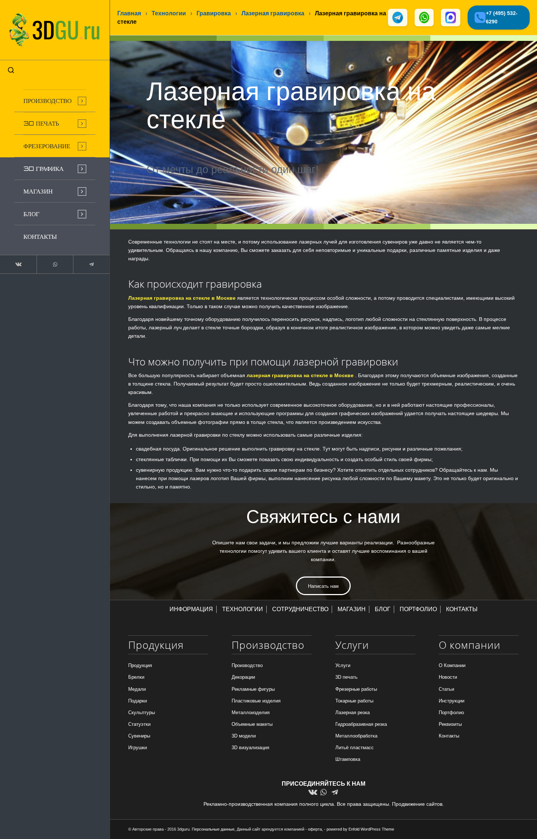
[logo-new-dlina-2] (54, 30)
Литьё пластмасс (354, 747)
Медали (137, 689)
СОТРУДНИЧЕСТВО (300, 609)
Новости (448, 677)
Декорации (243, 677)
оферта (315, 829)
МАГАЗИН (352, 609)
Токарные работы (354, 701)
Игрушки (137, 747)
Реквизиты (450, 724)
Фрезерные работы (356, 689)
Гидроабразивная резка (361, 724)
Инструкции (451, 701)
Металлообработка (356, 736)
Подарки (137, 701)
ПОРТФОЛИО (418, 609)
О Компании (452, 665)
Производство (247, 665)
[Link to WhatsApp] (55, 264)
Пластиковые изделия (256, 701)
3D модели (244, 736)
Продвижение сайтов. (418, 804)
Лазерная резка (352, 712)
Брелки (136, 677)
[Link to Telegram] (91, 264)
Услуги (342, 665)
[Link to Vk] (18, 264)
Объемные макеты (252, 724)
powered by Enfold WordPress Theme (360, 829)
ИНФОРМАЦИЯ (191, 609)
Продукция (140, 665)
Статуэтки (139, 724)
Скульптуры (141, 712)
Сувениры (139, 736)
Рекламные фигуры (253, 689)
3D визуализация (250, 747)
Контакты (449, 736)
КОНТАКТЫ (461, 609)
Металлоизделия (251, 712)
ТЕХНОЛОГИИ (242, 609)
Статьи (446, 689)
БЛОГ (383, 609)
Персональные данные (213, 829)
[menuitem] (54, 100)
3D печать (346, 677)
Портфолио (451, 712)
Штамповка (347, 759)
